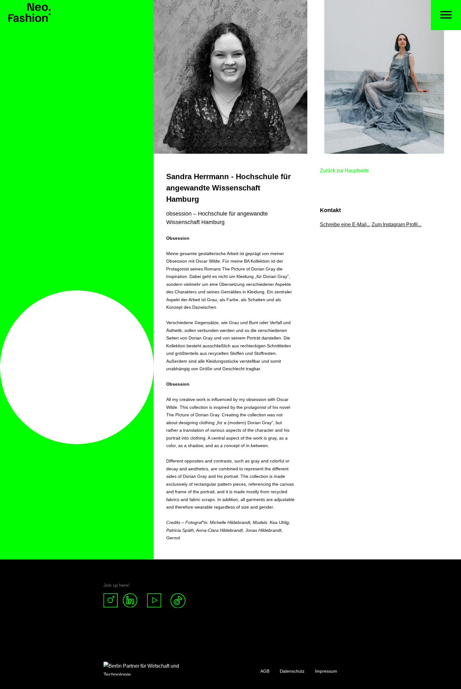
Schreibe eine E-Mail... (345, 224)
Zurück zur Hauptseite (344, 170)
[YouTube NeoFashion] (154, 600)
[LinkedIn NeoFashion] (132, 600)
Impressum (326, 671)
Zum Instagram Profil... (396, 224)
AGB (264, 671)
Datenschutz (292, 671)
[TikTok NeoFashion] (178, 600)
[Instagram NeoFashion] (113, 600)
